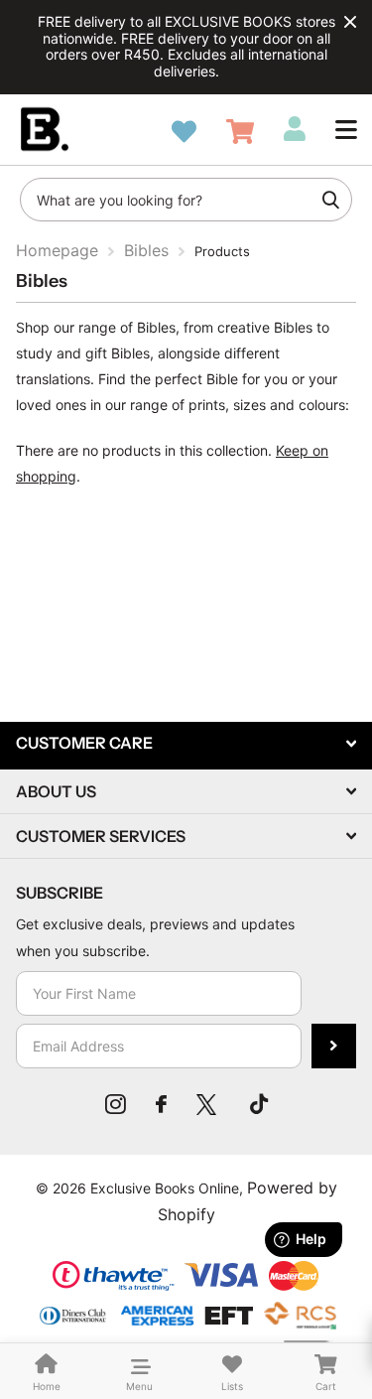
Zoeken (330, 199)
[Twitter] (208, 1104)
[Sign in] (295, 129)
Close (350, 22)
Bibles (146, 250)
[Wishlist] (184, 131)
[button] (346, 129)
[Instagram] (115, 1104)
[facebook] (161, 1104)
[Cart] (240, 131)
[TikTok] (259, 1104)
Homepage (57, 250)
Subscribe (333, 1046)
